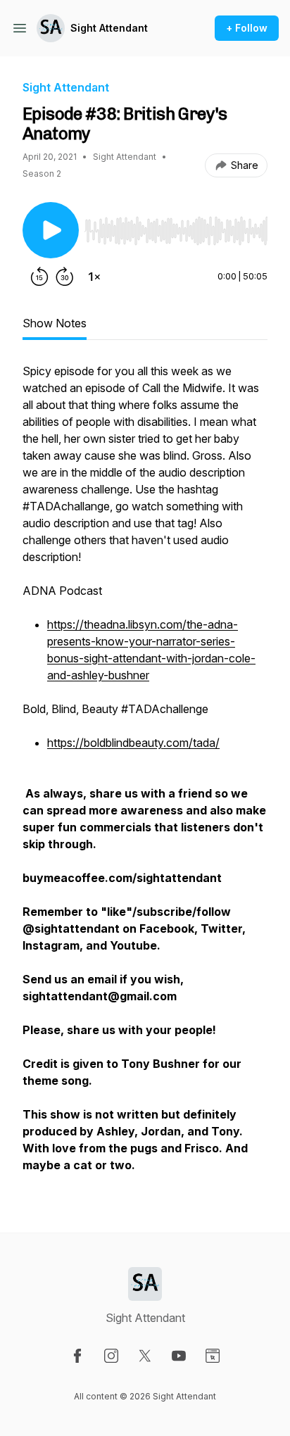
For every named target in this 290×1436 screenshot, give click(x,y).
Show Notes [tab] (55, 323)
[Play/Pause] (51, 230)
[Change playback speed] (94, 276)
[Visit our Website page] (213, 1356)
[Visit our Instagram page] (111, 1356)
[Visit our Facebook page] (77, 1356)
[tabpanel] (145, 775)
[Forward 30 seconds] (65, 276)
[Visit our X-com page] (145, 1356)
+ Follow (246, 28)
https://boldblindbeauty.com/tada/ (133, 743)
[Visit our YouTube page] (179, 1356)
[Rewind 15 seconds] (39, 276)
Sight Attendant (109, 28)
